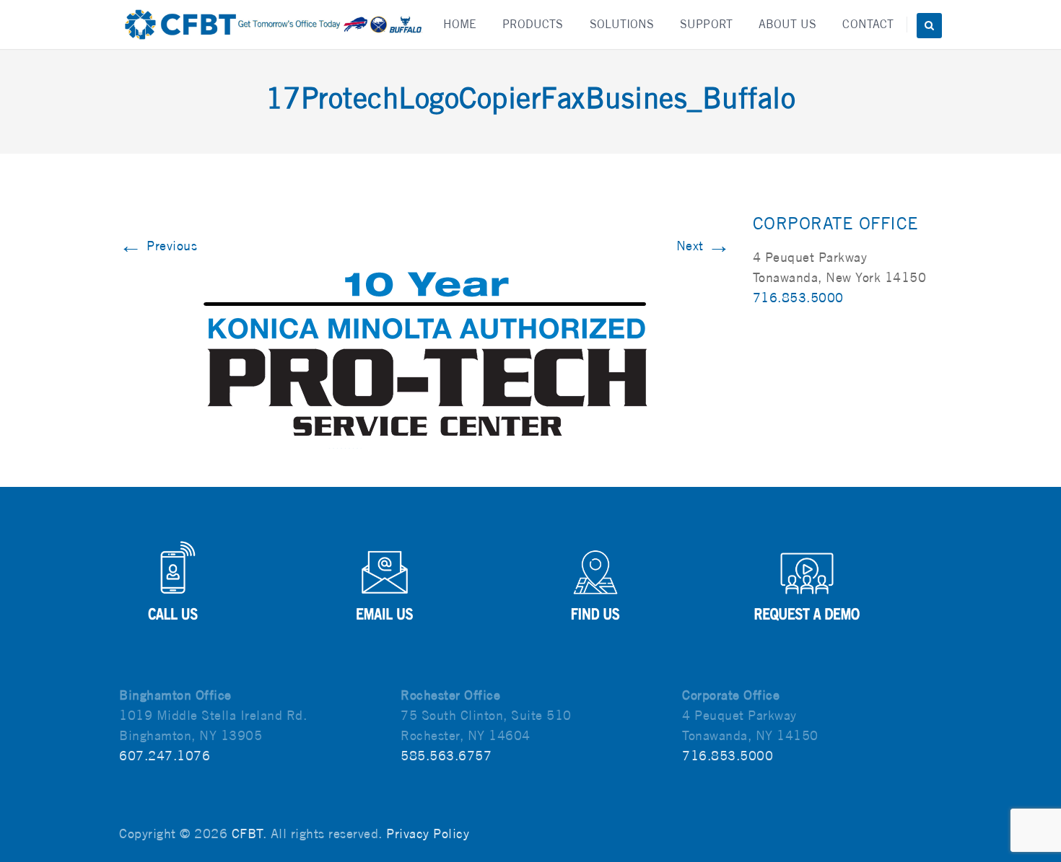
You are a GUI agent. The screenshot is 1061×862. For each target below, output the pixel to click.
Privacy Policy (427, 833)
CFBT (247, 833)
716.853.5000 (798, 297)
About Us (788, 24)
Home (459, 24)
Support (706, 24)
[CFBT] (272, 24)
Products (533, 24)
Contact (868, 24)
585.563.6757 (446, 755)
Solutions (622, 24)
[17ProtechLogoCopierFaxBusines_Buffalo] (425, 359)
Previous (158, 245)
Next (703, 245)
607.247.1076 (164, 755)
